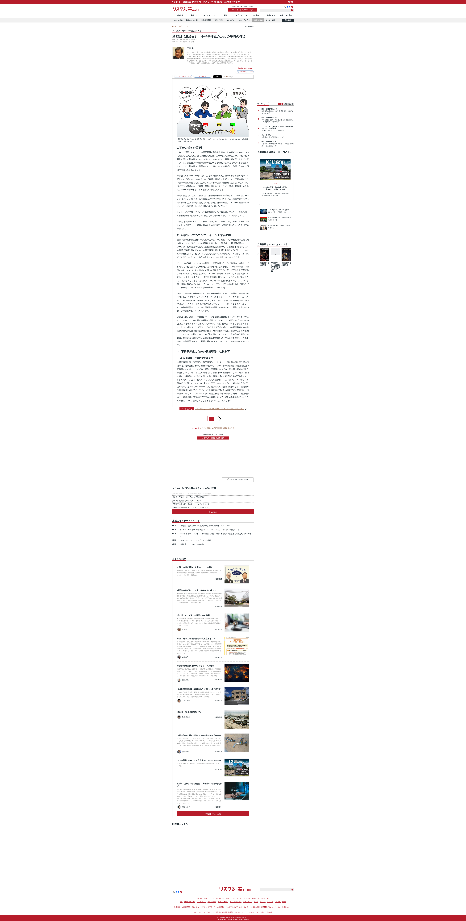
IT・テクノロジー (210, 15)
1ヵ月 (291, 104)
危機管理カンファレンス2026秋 (192, 544)
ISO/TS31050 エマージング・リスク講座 (195, 540)
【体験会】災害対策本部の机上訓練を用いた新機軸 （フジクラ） (205, 526)
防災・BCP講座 (286, 15)
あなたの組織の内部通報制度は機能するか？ (217, 428)
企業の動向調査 (206, 20)
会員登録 (177, 907)
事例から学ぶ (219, 20)
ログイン (290, 2)
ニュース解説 (178, 20)
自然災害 (179, 15)
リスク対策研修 (219, 907)
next (219, 418)
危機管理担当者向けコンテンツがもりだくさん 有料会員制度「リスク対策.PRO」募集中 (212, 2)
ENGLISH (251, 912)
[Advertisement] (213, 852)
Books (284, 902)
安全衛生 (255, 15)
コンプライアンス (240, 15)
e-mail (226, 76)
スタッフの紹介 (260, 912)
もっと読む (213, 512)
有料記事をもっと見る (213, 814)
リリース (270, 902)
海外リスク (271, 15)
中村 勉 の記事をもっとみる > (244, 68)
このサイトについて (199, 912)
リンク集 (278, 902)
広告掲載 (288, 20)
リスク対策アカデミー (285, 907)
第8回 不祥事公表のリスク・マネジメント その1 (190, 508)
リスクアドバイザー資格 (234, 907)
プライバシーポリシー (241, 912)
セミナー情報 (270, 20)
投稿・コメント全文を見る (238, 480)
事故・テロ (195, 15)
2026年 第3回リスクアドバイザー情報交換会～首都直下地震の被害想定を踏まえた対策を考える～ (216, 535)
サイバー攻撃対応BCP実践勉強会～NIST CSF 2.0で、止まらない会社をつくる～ (210, 530)
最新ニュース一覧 (192, 20)
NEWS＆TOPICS (189, 902)
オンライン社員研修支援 (252, 907)
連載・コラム (258, 20)
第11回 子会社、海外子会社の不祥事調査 (188, 497)
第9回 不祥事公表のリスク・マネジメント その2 (190, 504)
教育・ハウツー (223, 902)
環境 (225, 15)
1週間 (285, 104)
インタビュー (231, 20)
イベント (263, 902)
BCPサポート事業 (206, 907)
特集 (181, 902)
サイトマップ (210, 912)
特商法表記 (269, 912)
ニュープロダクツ (244, 20)
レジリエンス (265, 898)
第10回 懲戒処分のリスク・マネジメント (188, 501)
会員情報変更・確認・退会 (190, 907)
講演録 (256, 902)
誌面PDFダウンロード (268, 907)
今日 (280, 104)
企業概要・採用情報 (227, 912)
